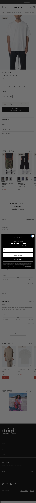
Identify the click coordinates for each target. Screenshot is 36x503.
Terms (30, 266)
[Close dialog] (32, 236)
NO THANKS (18, 259)
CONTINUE (18, 255)
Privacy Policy (27, 266)
